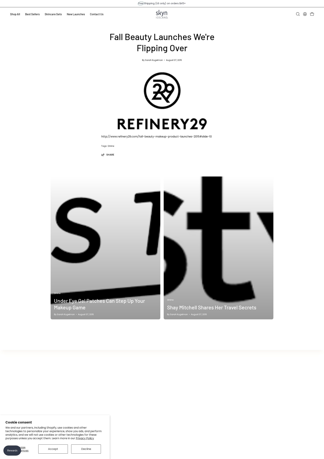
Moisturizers (58, 392)
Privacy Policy (85, 438)
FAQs (100, 380)
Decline (86, 449)
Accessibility (150, 392)
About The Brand (108, 375)
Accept (53, 449)
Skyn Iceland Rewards (156, 375)
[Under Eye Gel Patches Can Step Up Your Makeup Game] (105, 247)
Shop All (56, 375)
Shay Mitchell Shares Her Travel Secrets (211, 307)
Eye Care (57, 386)
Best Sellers (58, 380)
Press (146, 386)
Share (110, 154)
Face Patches (60, 397)
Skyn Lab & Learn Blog (156, 397)
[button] (297, 14)
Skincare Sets (60, 403)
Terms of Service (108, 386)
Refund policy (105, 392)
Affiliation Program (154, 380)
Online (111, 146)
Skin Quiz (148, 403)
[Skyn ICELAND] (162, 14)
